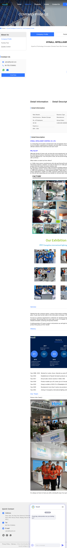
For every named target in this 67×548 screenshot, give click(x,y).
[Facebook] (7, 535)
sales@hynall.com (10, 62)
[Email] (7, 70)
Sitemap (13, 544)
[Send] (62, 545)
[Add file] (32, 545)
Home (19, 4)
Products (38, 4)
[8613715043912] (10, 535)
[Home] (5, 4)
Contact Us (56, 4)
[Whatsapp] (3, 70)
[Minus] (63, 507)
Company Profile (42, 34)
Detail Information (39, 101)
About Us (28, 4)
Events (46, 4)
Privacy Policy (6, 544)
